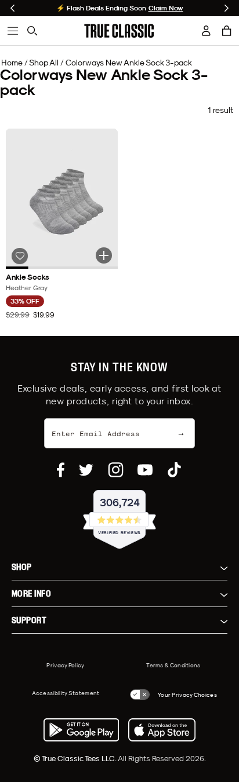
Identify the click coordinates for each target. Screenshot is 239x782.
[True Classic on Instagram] (116, 469)
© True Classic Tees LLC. (76, 758)
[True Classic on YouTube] (145, 469)
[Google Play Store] (81, 729)
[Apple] (161, 729)
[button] (227, 31)
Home (12, 62)
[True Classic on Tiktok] (174, 469)
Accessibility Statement (66, 692)
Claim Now (166, 8)
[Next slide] (226, 8)
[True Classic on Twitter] (86, 469)
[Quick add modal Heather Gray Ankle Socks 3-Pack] (104, 255)
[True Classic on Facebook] (60, 469)
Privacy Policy (65, 665)
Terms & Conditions (173, 665)
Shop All (44, 62)
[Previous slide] (12, 8)
